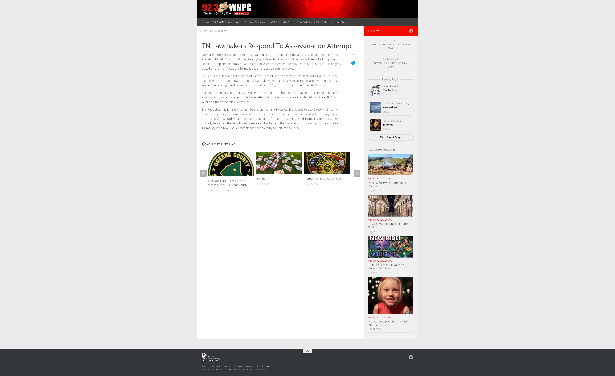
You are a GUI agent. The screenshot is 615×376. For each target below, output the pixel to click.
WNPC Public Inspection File (216, 366)
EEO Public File (262, 366)
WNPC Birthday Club (281, 22)
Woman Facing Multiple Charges (323, 178)
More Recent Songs (391, 137)
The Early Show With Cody (312, 22)
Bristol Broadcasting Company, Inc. (227, 369)
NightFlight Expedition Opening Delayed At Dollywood (386, 266)
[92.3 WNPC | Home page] (227, 9)
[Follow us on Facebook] (411, 31)
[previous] (203, 173)
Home (205, 22)
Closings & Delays (255, 22)
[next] (357, 173)
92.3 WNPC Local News (226, 22)
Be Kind (260, 178)
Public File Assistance (242, 366)
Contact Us (337, 22)
